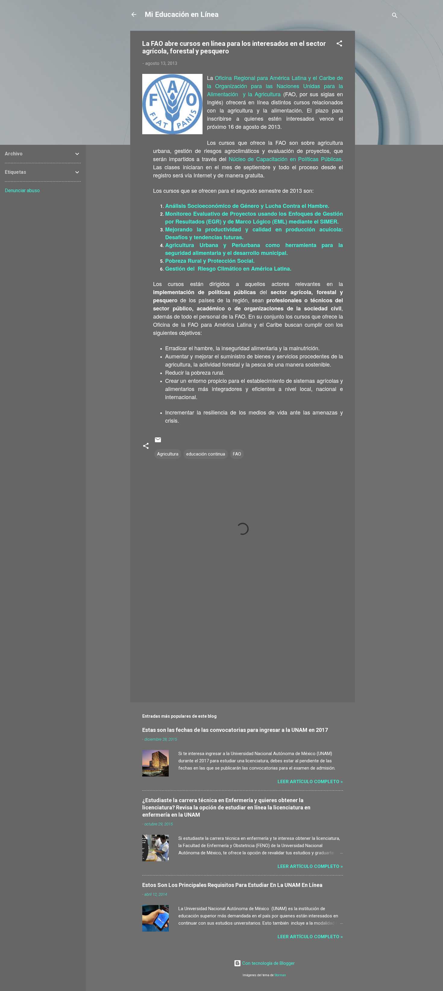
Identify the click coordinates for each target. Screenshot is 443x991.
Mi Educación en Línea (181, 14)
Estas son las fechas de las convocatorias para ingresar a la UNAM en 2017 (235, 730)
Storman (280, 975)
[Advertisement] (379, 121)
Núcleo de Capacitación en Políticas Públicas (285, 159)
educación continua (205, 454)
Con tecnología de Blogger (268, 963)
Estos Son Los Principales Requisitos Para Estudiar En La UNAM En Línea (232, 885)
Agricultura (167, 454)
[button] (339, 44)
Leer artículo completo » (310, 781)
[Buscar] (394, 16)
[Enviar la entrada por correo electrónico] (158, 442)
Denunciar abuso (22, 190)
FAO (237, 454)
